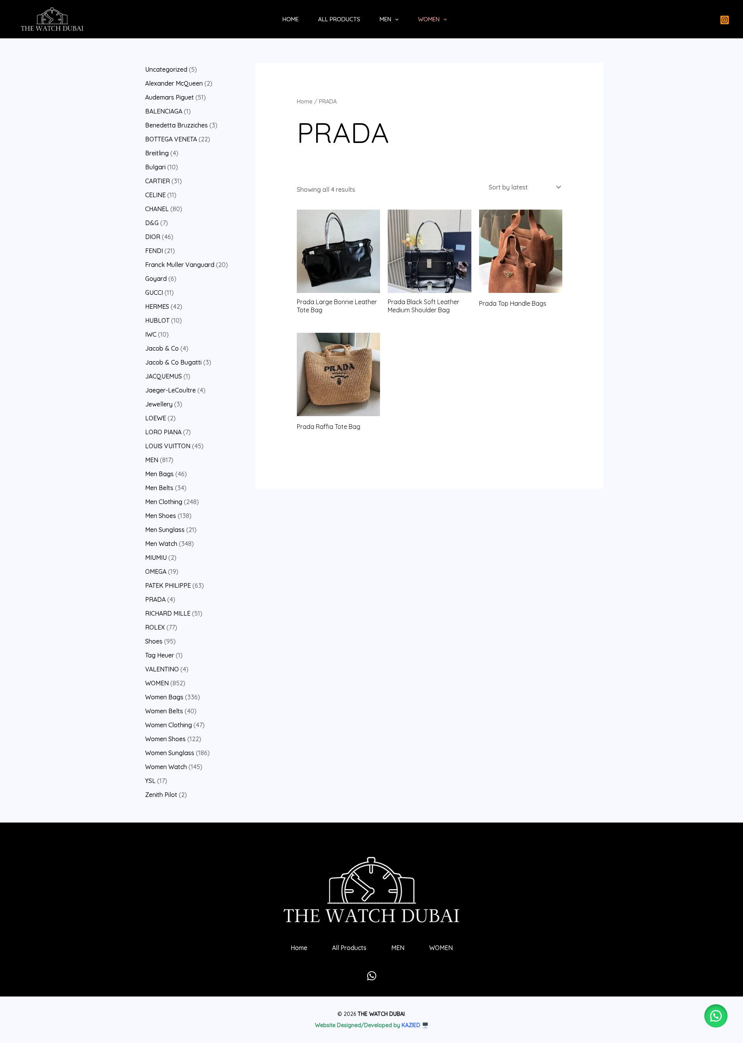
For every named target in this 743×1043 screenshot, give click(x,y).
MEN (385, 19)
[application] (395, 19)
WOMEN (429, 19)
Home (290, 19)
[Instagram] (724, 20)
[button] (716, 1016)
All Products (339, 19)
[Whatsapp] (371, 976)
